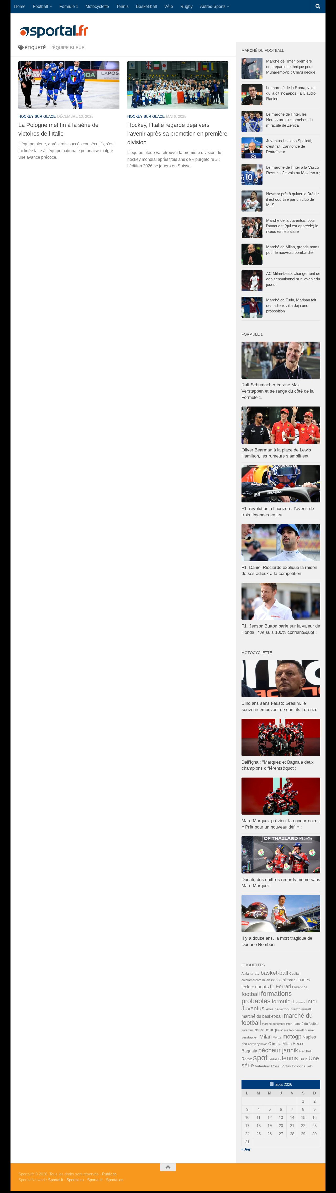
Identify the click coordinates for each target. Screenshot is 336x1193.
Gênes (300, 1002)
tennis (290, 1058)
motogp (291, 1036)
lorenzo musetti (301, 1009)
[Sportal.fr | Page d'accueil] (53, 31)
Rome (247, 1059)
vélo (310, 1066)
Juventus (253, 1008)
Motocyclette (97, 6)
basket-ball (274, 973)
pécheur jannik (278, 1050)
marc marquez (269, 1029)
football (251, 994)
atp (257, 973)
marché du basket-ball (262, 1016)
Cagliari (295, 973)
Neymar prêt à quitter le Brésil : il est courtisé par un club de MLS (292, 199)
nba (244, 1044)
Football (40, 6)
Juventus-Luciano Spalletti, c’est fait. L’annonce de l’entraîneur (289, 146)
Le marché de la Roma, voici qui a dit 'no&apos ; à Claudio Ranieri (291, 93)
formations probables (267, 997)
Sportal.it (55, 1179)
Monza (277, 1037)
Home (19, 6)
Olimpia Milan (280, 1044)
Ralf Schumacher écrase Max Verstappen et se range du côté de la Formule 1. (277, 391)
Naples (309, 1037)
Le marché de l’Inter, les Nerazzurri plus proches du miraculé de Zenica (289, 119)
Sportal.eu (75, 1179)
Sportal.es (114, 1179)
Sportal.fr (95, 1179)
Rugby (186, 6)
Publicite (109, 1174)
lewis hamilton (277, 1009)
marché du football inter (277, 1023)
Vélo (168, 6)
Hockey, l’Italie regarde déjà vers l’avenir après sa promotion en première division (177, 134)
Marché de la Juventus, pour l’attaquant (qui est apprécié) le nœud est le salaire (292, 226)
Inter (311, 1001)
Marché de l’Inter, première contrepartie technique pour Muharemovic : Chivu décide (290, 66)
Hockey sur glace (37, 116)
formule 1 (283, 1001)
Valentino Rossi (267, 1066)
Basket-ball (146, 6)
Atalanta (247, 973)
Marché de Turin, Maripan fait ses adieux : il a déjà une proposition (291, 305)
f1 (272, 986)
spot (260, 1057)
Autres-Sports (212, 6)
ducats (262, 986)
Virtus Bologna (293, 1066)
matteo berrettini (295, 1030)
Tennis (122, 6)
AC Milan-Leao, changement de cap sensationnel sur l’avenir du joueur (293, 279)
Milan (265, 1037)
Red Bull (305, 1051)
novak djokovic (257, 1044)
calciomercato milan (256, 980)
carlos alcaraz (283, 980)
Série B (275, 1059)
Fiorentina (299, 987)
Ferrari (283, 986)
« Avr (246, 1149)
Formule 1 (68, 6)
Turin (303, 1059)
